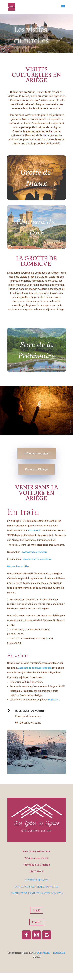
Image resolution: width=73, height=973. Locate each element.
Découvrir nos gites (36, 453)
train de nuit (34, 530)
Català (36, 910)
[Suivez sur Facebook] (26, 934)
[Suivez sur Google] (46, 934)
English (36, 922)
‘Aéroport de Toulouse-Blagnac (34, 667)
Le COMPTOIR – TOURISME (49, 952)
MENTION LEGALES (36, 880)
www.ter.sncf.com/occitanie (37, 559)
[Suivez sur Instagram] (36, 934)
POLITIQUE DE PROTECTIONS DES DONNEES (36, 893)
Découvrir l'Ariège (36, 469)
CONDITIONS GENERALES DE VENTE (36, 887)
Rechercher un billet (18, 566)
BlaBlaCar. (54, 699)
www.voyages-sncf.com (34, 552)
